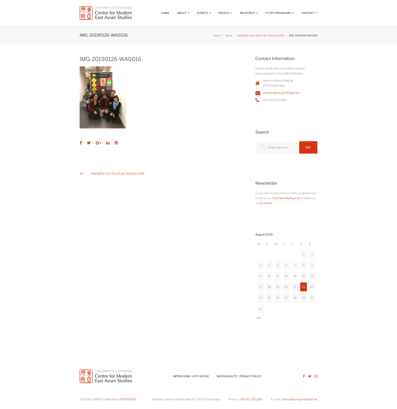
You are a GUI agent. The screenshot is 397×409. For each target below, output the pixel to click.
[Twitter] (309, 376)
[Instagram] (316, 376)
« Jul (258, 317)
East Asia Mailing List (286, 198)
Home (165, 12)
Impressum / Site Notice (191, 376)
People (224, 12)
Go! (308, 147)
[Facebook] (304, 376)
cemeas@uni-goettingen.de (281, 92)
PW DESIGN (128, 399)
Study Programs (278, 12)
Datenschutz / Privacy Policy (239, 376)
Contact (307, 12)
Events (202, 12)
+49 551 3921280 (251, 399)
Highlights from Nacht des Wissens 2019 (260, 35)
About (182, 12)
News (229, 35)
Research (247, 12)
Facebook (265, 203)
